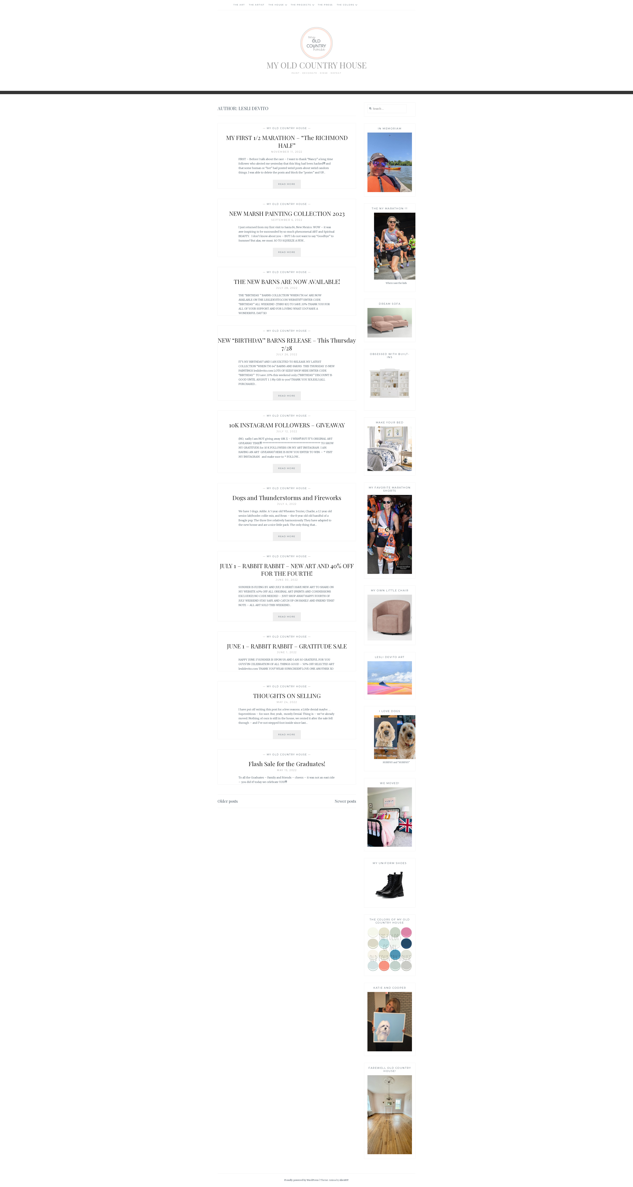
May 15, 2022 (287, 770)
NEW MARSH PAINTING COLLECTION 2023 (287, 213)
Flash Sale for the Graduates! (287, 764)
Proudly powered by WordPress (301, 1180)
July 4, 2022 (287, 503)
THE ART (239, 4)
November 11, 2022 (286, 151)
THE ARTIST (256, 4)
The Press (325, 4)
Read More (289, 186)
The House (276, 4)
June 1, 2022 (287, 652)
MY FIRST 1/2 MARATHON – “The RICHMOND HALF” (287, 141)
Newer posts (345, 801)
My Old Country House (317, 65)
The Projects (301, 4)
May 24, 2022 (287, 702)
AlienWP (343, 1180)
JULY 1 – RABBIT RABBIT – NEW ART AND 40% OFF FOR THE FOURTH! (287, 569)
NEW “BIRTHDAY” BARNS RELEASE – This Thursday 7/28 (287, 344)
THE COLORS (345, 4)
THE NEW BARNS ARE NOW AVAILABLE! (287, 281)
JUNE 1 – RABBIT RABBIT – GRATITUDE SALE (287, 646)
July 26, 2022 (287, 354)
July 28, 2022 (287, 288)
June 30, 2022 (287, 579)
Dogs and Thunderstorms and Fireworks (286, 498)
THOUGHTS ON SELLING (287, 696)
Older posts (228, 801)
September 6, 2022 (286, 219)
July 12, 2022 (286, 431)
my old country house (287, 128)
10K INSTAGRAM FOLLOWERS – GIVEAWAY (287, 425)
